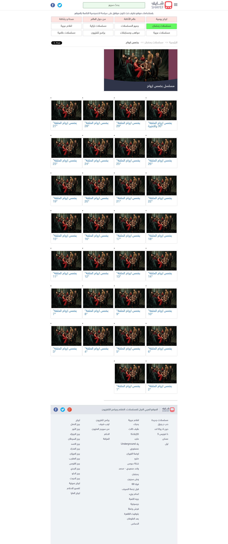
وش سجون (133, 479)
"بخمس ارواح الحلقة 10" (160, 312)
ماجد (136, 439)
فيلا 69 (135, 484)
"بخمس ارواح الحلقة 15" (65, 237)
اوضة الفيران (133, 453)
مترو (136, 458)
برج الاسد (75, 444)
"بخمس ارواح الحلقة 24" (96, 162)
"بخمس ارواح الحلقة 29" (128, 124)
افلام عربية (66, 26)
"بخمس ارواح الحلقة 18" (160, 237)
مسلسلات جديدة (160, 420)
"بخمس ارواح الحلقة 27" (65, 124)
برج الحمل (75, 424)
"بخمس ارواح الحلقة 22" (160, 200)
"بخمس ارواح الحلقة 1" (128, 388)
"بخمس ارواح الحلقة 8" (96, 312)
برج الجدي (75, 468)
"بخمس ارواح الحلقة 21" (128, 200)
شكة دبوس (133, 463)
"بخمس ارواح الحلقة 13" (128, 275)
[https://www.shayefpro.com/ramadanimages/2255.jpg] (162, 110)
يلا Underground (130, 444)
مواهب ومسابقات (130, 33)
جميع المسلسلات (130, 26)
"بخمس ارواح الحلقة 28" (96, 124)
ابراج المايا (75, 493)
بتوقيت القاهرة (131, 514)
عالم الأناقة (130, 19)
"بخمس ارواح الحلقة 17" (128, 237)
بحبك (136, 424)
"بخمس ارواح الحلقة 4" (96, 350)
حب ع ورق (163, 424)
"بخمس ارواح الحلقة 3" (65, 350)
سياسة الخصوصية (98, 13)
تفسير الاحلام (73, 488)
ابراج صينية (74, 483)
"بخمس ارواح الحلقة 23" (65, 162)
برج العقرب (74, 458)
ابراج (78, 420)
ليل (166, 444)
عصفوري (134, 448)
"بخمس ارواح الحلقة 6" (160, 350)
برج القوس (74, 463)
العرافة (106, 439)
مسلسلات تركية (98, 26)
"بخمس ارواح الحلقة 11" (65, 275)
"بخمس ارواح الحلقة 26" (160, 162)
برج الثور (76, 429)
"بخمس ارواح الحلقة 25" (128, 162)
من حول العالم (98, 19)
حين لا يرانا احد (161, 429)
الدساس (135, 523)
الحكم (106, 434)
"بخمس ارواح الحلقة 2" (160, 388)
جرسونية (135, 504)
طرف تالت (134, 429)
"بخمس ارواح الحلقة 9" (128, 312)
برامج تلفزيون (98, 33)
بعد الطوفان (133, 518)
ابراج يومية (161, 19)
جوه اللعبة (134, 499)
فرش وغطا (133, 509)
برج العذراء (75, 448)
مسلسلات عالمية (66, 33)
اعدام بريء (134, 494)
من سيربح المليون (100, 429)
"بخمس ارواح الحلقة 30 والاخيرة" (160, 124)
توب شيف (104, 424)
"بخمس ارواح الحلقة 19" (65, 200)
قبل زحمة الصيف (130, 489)
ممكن (165, 439)
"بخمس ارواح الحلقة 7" (65, 312)
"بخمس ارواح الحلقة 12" (96, 275)
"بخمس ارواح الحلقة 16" (96, 237)
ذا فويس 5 (162, 434)
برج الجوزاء (75, 434)
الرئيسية (173, 42)
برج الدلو (76, 473)
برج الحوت (75, 478)
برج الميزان (75, 453)
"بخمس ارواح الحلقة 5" (128, 350)
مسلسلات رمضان (161, 26)
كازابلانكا (135, 434)
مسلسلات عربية (161, 33)
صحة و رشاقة (66, 19)
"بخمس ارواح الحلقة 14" (160, 275)
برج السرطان (74, 439)
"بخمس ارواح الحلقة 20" (96, 200)
